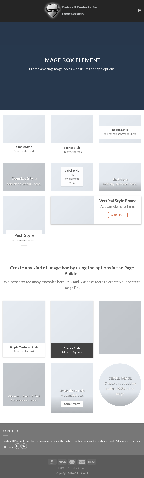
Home (61, 468)
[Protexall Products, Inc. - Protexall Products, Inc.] (72, 10)
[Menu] (5, 11)
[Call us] (24, 446)
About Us (73, 468)
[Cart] (139, 11)
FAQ (83, 468)
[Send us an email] (18, 446)
